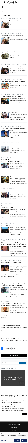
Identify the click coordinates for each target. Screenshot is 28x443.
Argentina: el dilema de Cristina (10, 21)
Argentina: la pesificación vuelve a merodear (14, 52)
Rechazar (17, 440)
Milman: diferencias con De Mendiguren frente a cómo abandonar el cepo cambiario (13, 243)
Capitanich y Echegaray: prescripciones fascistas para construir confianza (12, 160)
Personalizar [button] (3, 440)
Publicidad (14, 430)
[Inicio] (14, 2)
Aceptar (23, 440)
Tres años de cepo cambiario (9, 112)
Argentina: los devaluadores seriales (11, 67)
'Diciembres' (4, 145)
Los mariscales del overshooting (10, 191)
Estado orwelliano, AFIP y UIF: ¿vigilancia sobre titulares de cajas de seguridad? (13, 304)
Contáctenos (14, 427)
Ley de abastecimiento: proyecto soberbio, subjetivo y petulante (13, 129)
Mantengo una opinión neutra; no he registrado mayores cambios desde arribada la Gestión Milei (13, 409)
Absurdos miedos (6, 176)
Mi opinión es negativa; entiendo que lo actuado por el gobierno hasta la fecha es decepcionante (14, 401)
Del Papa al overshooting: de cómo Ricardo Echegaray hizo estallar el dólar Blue (13, 284)
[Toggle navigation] (2, 7)
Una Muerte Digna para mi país (9, 338)
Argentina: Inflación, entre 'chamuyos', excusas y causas (12, 36)
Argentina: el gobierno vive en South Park (13, 81)
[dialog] (14, 437)
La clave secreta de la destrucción (10, 325)
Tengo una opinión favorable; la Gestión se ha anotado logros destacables (12, 405)
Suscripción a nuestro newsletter (9, 360)
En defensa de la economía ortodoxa (11, 96)
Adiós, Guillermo (5, 225)
